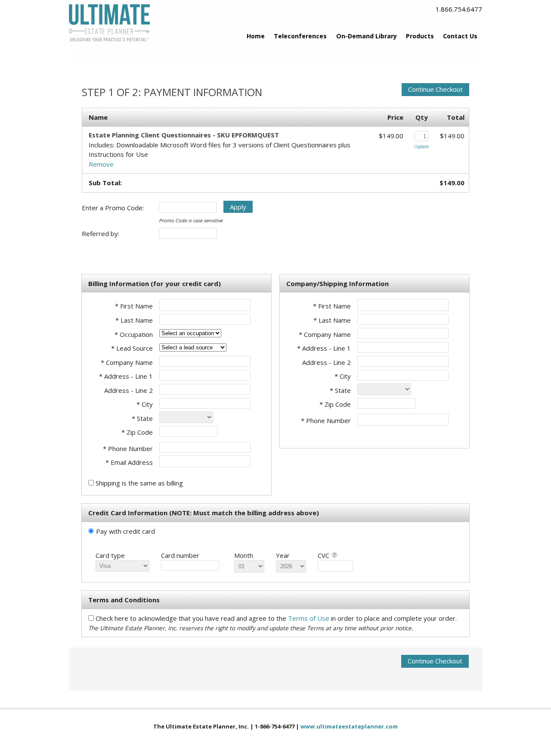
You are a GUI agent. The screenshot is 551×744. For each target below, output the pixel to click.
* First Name (134, 306)
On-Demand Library (366, 36)
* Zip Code (137, 432)
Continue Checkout (435, 89)
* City (144, 404)
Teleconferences (300, 36)
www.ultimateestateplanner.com (349, 726)
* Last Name (134, 320)
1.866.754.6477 (459, 9)
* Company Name (127, 362)
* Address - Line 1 (126, 376)
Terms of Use (309, 618)
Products (420, 36)
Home (256, 36)
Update (421, 146)
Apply (238, 206)
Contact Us (460, 36)
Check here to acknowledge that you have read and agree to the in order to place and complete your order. (276, 618)
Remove (101, 164)
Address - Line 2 (128, 390)
